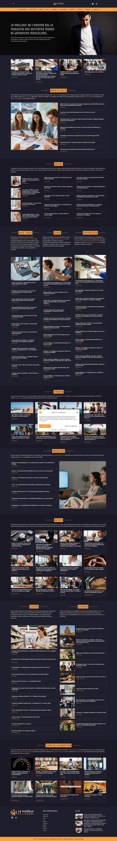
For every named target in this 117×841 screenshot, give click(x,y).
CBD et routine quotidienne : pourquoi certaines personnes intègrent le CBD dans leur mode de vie (57, 360)
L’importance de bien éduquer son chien (87, 688)
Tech (47, 9)
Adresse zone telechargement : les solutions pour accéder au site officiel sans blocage (33, 463)
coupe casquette (88, 96)
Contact (76, 839)
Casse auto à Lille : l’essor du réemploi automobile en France (25, 365)
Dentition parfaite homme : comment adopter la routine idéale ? (22, 796)
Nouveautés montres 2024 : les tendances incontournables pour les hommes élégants (94, 544)
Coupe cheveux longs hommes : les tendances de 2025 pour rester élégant (57, 205)
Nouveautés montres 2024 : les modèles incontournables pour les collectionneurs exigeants (46, 569)
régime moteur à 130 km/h (26, 239)
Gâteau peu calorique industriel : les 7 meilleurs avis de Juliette (29, 696)
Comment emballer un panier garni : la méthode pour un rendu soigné (31, 703)
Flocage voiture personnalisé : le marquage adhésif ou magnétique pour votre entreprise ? (24, 349)
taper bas (15, 98)
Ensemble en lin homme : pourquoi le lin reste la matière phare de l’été (79, 135)
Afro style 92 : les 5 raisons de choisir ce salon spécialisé (56, 196)
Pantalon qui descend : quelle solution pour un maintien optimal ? (46, 796)
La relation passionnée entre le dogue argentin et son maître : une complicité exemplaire (91, 724)
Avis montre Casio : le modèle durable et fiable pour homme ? (45, 590)
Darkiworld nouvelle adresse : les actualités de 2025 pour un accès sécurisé (32, 498)
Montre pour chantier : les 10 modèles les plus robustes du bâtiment (20, 569)
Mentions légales (62, 429)
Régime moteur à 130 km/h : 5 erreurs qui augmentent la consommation (21, 773)
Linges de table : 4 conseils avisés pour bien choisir (26, 717)
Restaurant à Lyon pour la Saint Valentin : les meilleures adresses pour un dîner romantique (33, 688)
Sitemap (81, 839)
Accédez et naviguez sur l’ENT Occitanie (93, 795)
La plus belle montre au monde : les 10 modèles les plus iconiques (94, 568)
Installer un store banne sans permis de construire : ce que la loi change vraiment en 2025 (22, 73)
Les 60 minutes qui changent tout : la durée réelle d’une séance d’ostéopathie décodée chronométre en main (57, 284)
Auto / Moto (32, 9)
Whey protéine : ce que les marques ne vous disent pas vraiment (56, 292)
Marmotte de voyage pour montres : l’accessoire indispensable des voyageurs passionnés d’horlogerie (44, 547)
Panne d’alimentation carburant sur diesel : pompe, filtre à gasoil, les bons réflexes (23, 299)
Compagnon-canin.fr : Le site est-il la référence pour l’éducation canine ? (90, 664)
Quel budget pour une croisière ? (94, 72)
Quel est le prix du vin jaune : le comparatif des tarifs (26, 681)
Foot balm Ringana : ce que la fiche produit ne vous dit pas (31, 203)
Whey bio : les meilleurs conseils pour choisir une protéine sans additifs (57, 351)
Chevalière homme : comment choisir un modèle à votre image (77, 142)
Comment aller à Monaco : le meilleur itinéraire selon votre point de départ (25, 357)
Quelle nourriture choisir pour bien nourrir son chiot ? (91, 676)
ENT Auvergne (96, 242)
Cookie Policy (54, 429)
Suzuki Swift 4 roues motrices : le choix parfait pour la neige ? (24, 324)
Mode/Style (22, 9)
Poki (63, 396)
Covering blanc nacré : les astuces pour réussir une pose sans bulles (24, 316)
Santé (41, 9)
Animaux (87, 9)
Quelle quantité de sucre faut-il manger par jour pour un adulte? (57, 335)
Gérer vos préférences (71, 426)
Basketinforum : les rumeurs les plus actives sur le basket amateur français (95, 416)
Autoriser (45, 426)
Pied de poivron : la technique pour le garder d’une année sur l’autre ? (31, 667)
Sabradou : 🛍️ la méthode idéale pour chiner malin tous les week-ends (70, 773)
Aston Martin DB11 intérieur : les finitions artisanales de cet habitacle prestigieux (23, 340)
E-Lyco (62, 455)
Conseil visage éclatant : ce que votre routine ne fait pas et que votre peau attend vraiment (30, 215)
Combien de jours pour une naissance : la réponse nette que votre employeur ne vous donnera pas (57, 318)
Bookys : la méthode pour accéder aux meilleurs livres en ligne (46, 772)
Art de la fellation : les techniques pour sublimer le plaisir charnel (57, 376)
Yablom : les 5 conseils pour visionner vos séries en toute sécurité (30, 477)
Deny (57, 426)
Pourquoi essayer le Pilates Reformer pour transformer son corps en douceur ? (69, 438)
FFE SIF (99, 611)
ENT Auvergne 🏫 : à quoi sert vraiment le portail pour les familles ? (93, 773)
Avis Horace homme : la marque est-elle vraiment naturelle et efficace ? (90, 178)
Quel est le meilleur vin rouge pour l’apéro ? (24, 730)
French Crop (27, 96)
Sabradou (18, 398)
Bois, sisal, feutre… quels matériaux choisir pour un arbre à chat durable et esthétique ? (90, 700)
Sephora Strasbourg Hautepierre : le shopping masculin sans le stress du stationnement (89, 205)
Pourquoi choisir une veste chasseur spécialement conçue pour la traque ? (90, 629)
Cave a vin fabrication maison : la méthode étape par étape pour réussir (31, 710)
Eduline (88, 242)
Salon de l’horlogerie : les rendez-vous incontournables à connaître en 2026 (70, 591)
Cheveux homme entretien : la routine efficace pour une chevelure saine (91, 187)
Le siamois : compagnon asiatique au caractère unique (91, 712)
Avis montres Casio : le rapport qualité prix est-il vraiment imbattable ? (69, 569)
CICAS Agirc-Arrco (61, 239)
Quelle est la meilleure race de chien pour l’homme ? (90, 653)
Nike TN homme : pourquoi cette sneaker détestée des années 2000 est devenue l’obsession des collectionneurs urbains (82, 104)
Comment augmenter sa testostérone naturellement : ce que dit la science (54, 310)
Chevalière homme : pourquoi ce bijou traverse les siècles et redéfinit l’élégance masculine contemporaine (82, 119)
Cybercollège (55, 455)
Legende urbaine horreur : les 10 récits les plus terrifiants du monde (30, 491)
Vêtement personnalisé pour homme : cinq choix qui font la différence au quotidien (80, 128)
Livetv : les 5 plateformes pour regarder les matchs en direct (21, 437)
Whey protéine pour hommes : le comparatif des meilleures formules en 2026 (57, 327)
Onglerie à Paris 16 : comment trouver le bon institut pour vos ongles (69, 73)
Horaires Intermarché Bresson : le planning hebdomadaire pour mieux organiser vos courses (34, 651)
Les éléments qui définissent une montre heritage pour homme (94, 591)
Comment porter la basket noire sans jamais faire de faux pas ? (77, 149)
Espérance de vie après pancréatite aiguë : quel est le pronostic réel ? (56, 368)
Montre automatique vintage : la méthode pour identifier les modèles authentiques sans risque (70, 544)
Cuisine (96, 9)
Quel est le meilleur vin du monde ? (21, 724)
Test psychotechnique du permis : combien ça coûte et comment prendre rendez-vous (24, 308)
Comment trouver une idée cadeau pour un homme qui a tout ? (77, 112)
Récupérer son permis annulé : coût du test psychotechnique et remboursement (23, 291)
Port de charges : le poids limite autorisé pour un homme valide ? (57, 343)
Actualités (63, 9)
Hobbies (54, 9)
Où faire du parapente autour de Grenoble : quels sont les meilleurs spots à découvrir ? (95, 438)
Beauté (80, 9)
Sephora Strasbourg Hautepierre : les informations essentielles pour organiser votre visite (90, 196)
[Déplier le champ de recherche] (13, 3)
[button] (77, 412)
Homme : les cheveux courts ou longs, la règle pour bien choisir (58, 187)
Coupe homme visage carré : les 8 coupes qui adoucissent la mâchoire (89, 214)
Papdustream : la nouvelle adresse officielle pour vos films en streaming (31, 505)
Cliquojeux (73, 396)
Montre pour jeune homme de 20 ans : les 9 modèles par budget (21, 590)
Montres (72, 9)
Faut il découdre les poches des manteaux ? (69, 795)
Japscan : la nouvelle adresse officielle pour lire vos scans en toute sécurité (32, 471)
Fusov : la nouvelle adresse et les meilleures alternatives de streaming (31, 484)
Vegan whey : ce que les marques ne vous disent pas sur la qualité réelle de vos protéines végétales (57, 302)
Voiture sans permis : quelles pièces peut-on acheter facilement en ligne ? (24, 283)
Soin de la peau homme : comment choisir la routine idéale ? (56, 214)
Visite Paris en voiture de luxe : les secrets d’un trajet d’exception (24, 332)
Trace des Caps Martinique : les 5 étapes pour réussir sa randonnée (46, 437)
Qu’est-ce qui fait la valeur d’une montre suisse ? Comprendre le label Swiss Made (21, 544)
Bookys (20, 457)
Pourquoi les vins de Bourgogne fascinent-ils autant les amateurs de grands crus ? (34, 659)
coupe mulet (55, 95)
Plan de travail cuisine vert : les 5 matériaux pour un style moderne (30, 674)
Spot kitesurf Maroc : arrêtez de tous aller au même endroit (21, 415)
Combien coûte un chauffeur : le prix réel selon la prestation (25, 373)
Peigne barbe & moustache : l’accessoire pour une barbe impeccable (58, 178)
